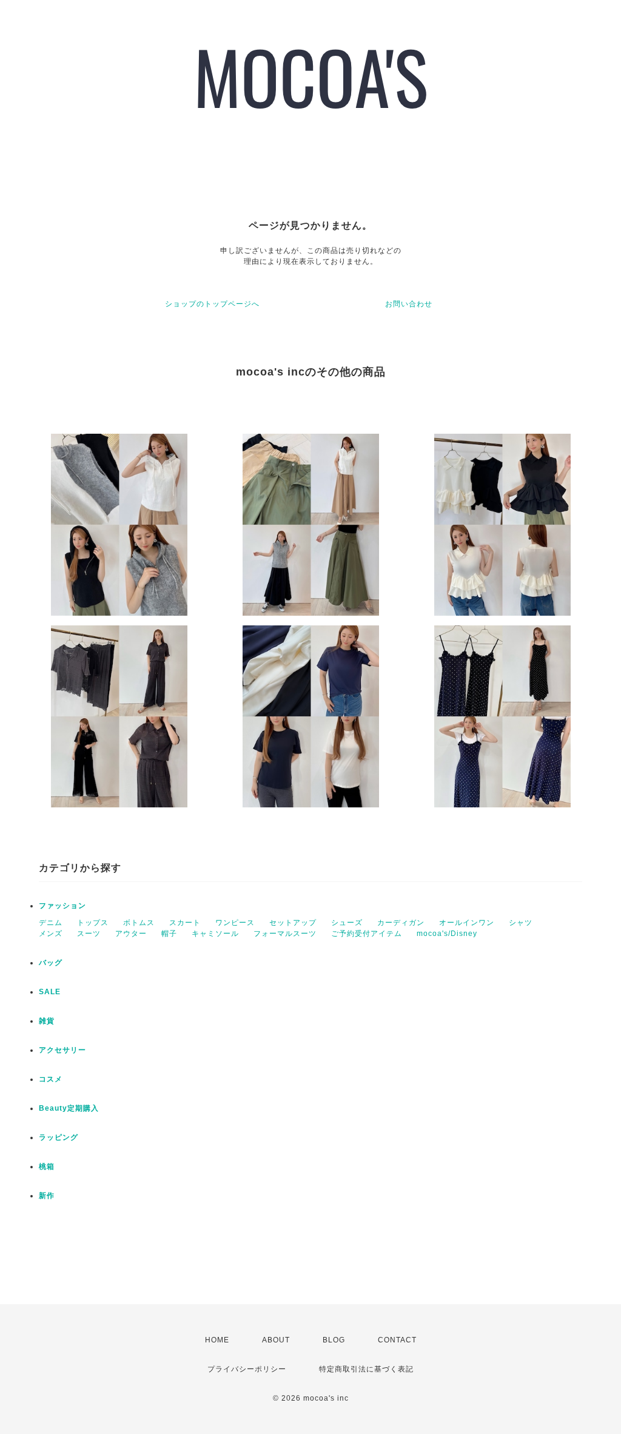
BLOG (334, 1340)
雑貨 (47, 1021)
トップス (93, 922)
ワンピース (235, 922)
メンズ (50, 933)
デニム (50, 922)
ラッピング (58, 1137)
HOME (217, 1340)
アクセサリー (62, 1050)
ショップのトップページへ (212, 304)
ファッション (62, 905)
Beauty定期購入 (69, 1108)
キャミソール (215, 933)
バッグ (50, 962)
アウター (131, 933)
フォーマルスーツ (285, 933)
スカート (185, 922)
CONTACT (397, 1340)
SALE (50, 992)
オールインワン (466, 922)
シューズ (347, 922)
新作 (47, 1195)
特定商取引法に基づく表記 (366, 1369)
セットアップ (293, 922)
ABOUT (276, 1340)
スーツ (89, 933)
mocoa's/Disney (447, 933)
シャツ (520, 922)
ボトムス (139, 922)
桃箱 (47, 1166)
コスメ (50, 1079)
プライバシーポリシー (246, 1369)
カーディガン (401, 922)
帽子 (169, 933)
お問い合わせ (408, 304)
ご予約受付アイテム (366, 933)
